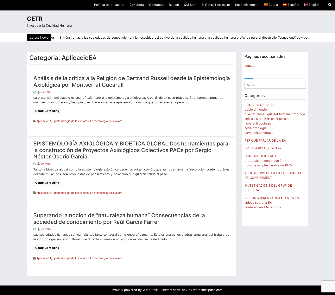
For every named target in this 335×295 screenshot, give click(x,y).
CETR (35, 18)
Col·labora (137, 5)
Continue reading (47, 110)
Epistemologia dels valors (106, 121)
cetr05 (46, 92)
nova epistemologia (258, 133)
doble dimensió (255, 109)
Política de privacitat (109, 5)
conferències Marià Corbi (262, 207)
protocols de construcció (262, 161)
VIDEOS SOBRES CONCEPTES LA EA (271, 198)
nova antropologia (257, 123)
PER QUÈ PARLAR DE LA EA (265, 140)
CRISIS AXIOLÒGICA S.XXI (263, 148)
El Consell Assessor (215, 5)
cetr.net (250, 65)
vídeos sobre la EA (258, 202)
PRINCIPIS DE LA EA (259, 105)
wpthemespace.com (208, 290)
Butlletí (174, 5)
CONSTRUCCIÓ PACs (260, 156)
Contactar (156, 5)
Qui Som (190, 5)
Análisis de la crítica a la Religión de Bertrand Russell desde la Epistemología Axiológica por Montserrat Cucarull (131, 81)
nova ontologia (255, 128)
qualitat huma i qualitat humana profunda (274, 114)
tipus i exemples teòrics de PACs (268, 165)
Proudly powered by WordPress (135, 290)
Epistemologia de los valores (71, 121)
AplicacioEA (43, 121)
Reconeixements (247, 5)
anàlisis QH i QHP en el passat (266, 119)
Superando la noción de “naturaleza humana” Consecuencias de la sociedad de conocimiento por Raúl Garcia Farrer (119, 218)
